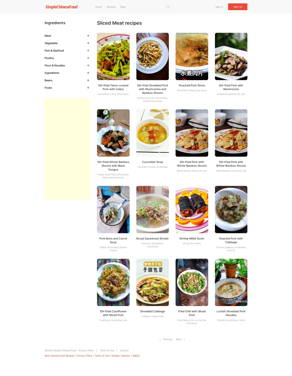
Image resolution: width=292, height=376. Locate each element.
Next (179, 339)
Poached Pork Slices (192, 85)
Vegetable (51, 43)
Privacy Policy (86, 350)
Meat (48, 35)
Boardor (125, 355)
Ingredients (52, 73)
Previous (167, 339)
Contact (124, 350)
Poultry (49, 58)
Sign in (219, 6)
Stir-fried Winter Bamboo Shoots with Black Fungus (113, 165)
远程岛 (136, 355)
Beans (49, 80)
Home (98, 6)
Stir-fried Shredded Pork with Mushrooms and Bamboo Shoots (152, 89)
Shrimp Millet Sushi (191, 238)
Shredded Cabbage (152, 311)
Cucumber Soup (152, 162)
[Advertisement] (67, 149)
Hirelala (115, 355)
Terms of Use (107, 350)
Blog (123, 6)
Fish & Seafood (54, 50)
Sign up (237, 6)
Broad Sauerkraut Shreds (152, 238)
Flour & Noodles (55, 65)
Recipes (111, 6)
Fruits (48, 87)
